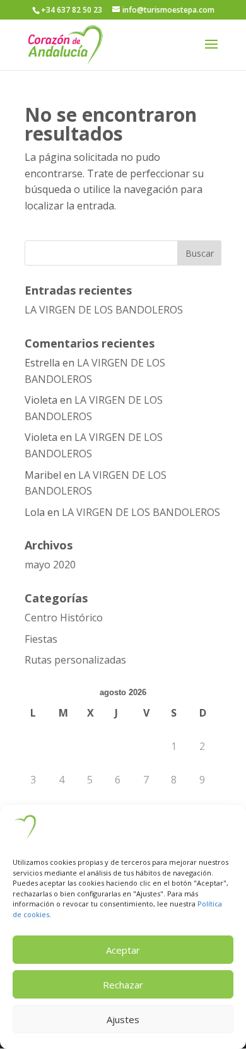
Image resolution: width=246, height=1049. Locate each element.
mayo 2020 (50, 564)
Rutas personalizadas (75, 660)
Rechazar (123, 984)
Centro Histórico (64, 617)
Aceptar (123, 950)
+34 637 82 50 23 (71, 9)
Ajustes (123, 1019)
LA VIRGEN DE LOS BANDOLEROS (104, 310)
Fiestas (41, 639)
